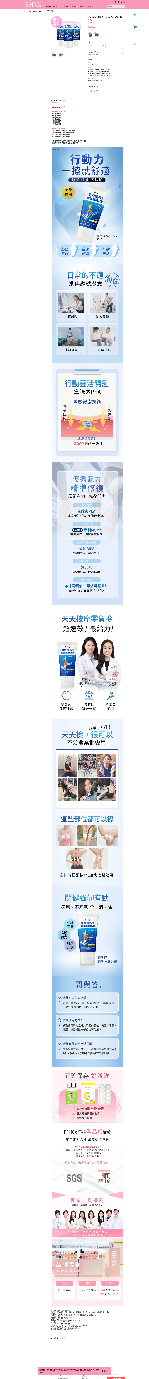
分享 (91, 91)
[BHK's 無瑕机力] (33, 4)
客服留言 (84, 1376)
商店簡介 (60, 1376)
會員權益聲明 (85, 1378)
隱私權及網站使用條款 (63, 1378)
